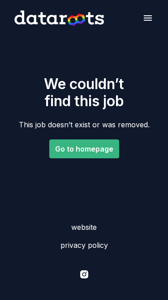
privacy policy (84, 245)
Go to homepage (84, 148)
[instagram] (84, 274)
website (84, 227)
